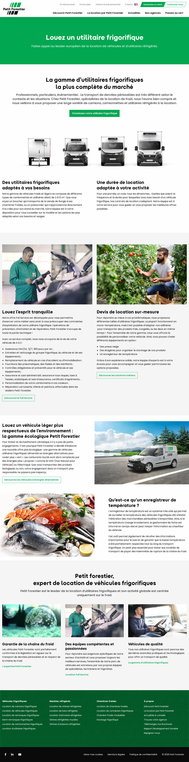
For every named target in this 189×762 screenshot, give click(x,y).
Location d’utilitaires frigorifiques (19, 728)
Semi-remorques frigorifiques (17, 719)
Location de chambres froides (112, 706)
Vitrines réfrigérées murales (63, 719)
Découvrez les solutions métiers (117, 375)
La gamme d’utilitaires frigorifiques (148, 662)
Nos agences (153, 13)
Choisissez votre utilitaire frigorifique (94, 113)
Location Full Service (76, 674)
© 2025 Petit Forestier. (173, 754)
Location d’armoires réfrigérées (65, 715)
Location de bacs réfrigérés (63, 710)
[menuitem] (67, 4)
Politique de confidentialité (143, 754)
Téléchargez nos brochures (158, 724)
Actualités (134, 13)
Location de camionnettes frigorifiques (22, 724)
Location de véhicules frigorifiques (20, 710)
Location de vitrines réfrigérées (65, 706)
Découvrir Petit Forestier (68, 13)
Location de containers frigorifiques (115, 710)
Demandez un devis (153, 4)
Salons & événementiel (108, 4)
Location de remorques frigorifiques (20, 715)
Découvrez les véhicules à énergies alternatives (31, 479)
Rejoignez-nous (152, 733)
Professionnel (67, 4)
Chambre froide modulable (111, 715)
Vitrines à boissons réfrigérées (64, 724)
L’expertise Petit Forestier (16, 666)
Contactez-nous (175, 4)
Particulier (85, 4)
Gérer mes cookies (93, 754)
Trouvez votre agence (155, 719)
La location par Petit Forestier (105, 13)
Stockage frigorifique (107, 719)
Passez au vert (174, 13)
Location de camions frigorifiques (19, 706)
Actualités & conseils (154, 715)
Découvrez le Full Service (18, 398)
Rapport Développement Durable (161, 728)
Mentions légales (116, 754)
